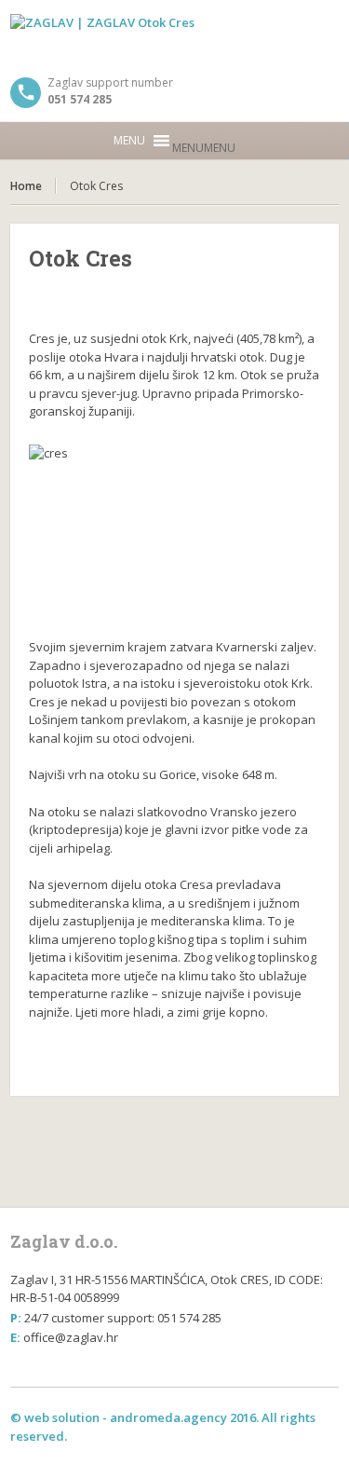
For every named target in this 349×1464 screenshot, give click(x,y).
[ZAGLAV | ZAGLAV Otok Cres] (174, 37)
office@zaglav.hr (70, 1337)
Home (26, 186)
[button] (203, 148)
